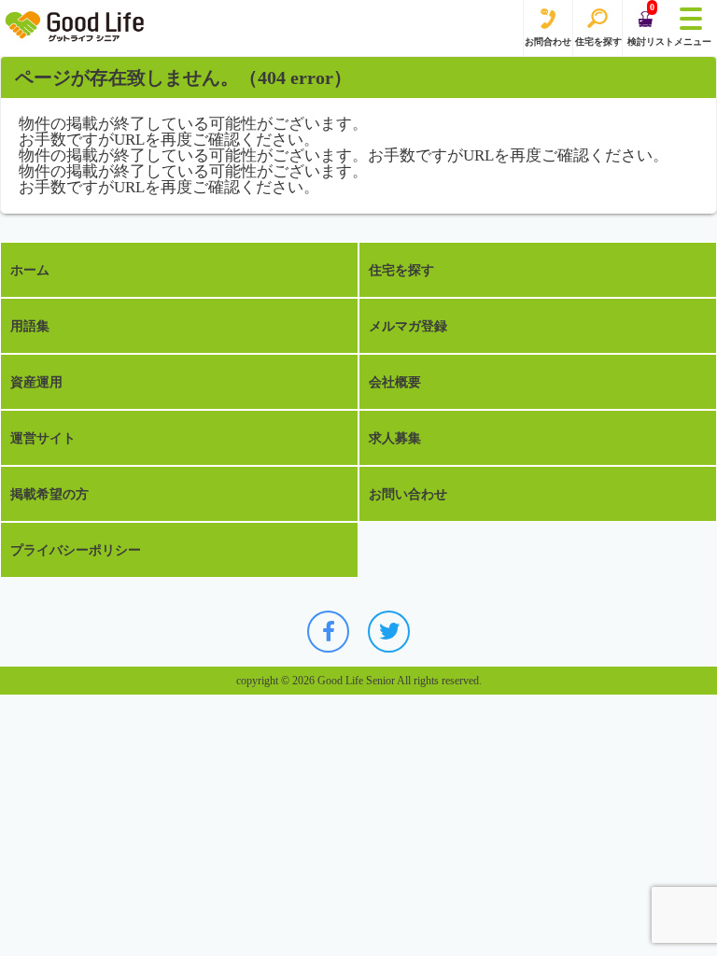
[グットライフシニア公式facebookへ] (328, 632)
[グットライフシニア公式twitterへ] (389, 632)
